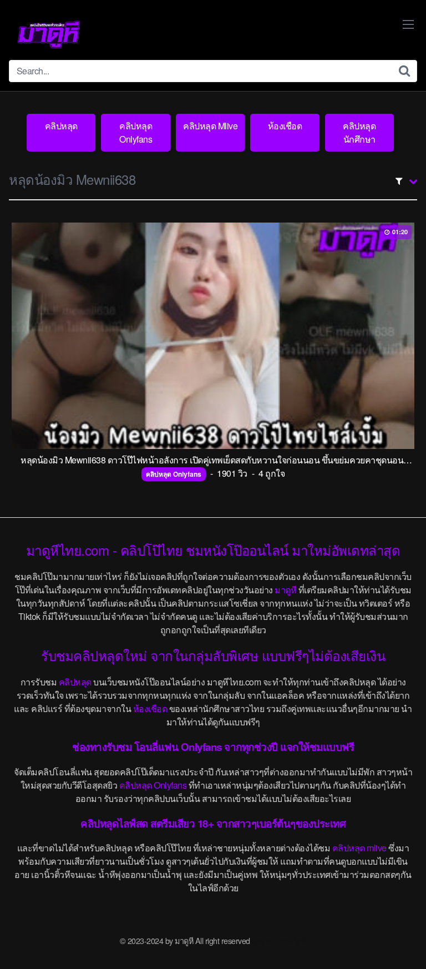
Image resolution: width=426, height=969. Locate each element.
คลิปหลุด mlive (359, 847)
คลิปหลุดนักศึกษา (359, 132)
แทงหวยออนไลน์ (279, 940)
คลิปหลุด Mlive (210, 125)
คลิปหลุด (61, 125)
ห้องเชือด (285, 125)
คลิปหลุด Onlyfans (135, 132)
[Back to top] (406, 944)
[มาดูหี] (49, 34)
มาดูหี (285, 589)
